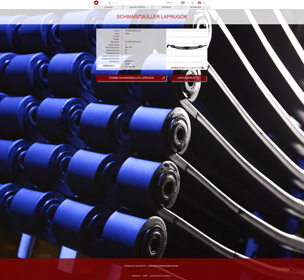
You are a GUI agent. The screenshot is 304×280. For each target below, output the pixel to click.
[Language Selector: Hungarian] (184, 2)
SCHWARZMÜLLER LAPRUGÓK (152, 16)
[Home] (96, 2)
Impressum (136, 276)
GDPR (145, 276)
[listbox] (171, 2)
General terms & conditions (159, 276)
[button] (171, 2)
